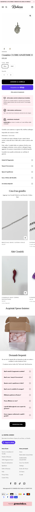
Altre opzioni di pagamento (17, 92)
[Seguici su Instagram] (15, 483)
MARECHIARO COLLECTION (23, 459)
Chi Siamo (21, 472)
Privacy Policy (5, 475)
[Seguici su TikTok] (20, 483)
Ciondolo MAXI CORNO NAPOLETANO (10, 298)
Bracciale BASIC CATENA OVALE (13, 242)
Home (20, 452)
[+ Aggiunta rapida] (25, 237)
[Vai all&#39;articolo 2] (10, 49)
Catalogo (21, 466)
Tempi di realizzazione (7, 463)
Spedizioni (4, 466)
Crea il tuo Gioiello (24, 463)
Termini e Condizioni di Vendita (7, 453)
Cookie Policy (5, 478)
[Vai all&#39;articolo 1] (4, 49)
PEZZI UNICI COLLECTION (26, 455)
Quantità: (4, 71)
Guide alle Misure (23, 469)
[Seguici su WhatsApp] (24, 483)
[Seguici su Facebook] (10, 483)
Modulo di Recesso (6, 457)
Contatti (21, 475)
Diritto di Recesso (6, 469)
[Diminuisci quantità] (4, 75)
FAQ (3, 472)
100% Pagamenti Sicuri (7, 460)
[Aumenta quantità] (11, 75)
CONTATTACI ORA (17, 424)
